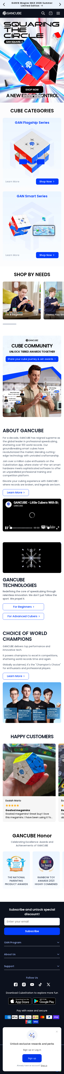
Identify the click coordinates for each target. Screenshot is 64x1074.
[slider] (21, 528)
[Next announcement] (60, 4)
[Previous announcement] (4, 4)
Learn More (12, 181)
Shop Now (45, 181)
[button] (58, 13)
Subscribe (32, 931)
